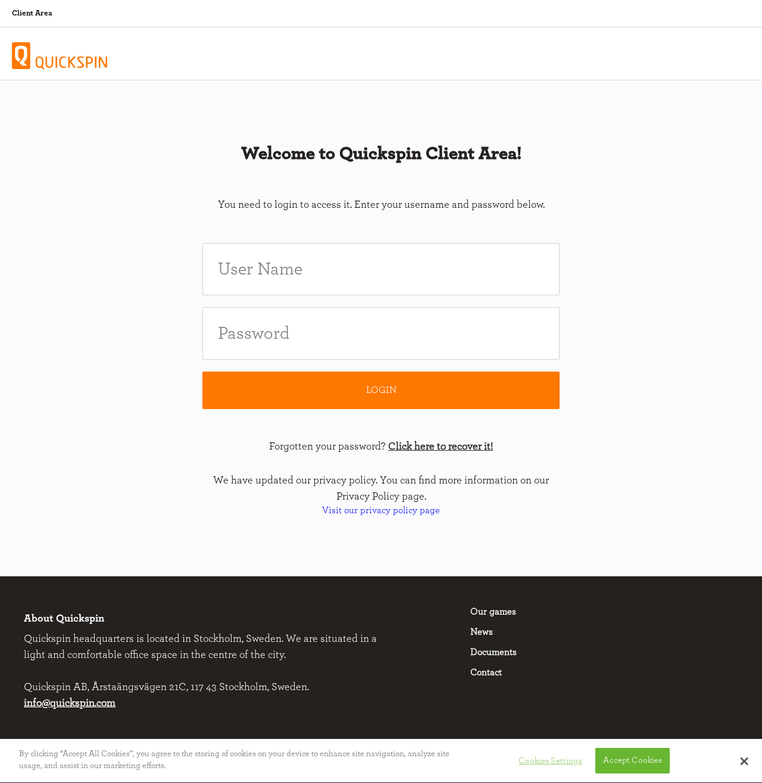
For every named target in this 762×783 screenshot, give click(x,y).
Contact (486, 672)
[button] (744, 761)
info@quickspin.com (69, 703)
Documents (493, 652)
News (481, 632)
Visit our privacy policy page (381, 510)
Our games (493, 611)
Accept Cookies (632, 760)
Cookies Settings (550, 760)
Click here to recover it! (440, 446)
